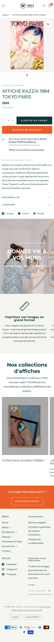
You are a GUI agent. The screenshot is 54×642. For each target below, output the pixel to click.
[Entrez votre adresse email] (49, 591)
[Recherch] (44, 6)
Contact (6, 550)
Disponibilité (11, 197)
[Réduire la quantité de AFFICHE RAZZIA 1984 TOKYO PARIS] (4, 120)
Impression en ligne (12, 541)
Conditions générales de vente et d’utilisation (39, 531)
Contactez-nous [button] (27, 501)
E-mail (31, 585)
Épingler (41, 213)
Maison (5, 15)
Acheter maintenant (27, 130)
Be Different (8, 532)
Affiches (6, 536)
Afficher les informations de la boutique (26, 150)
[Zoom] (48, 24)
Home (5, 522)
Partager (10, 213)
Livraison (8, 205)
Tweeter (25, 213)
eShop (5, 527)
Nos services (8, 546)
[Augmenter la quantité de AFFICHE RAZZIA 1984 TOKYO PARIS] (12, 120)
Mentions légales (37, 522)
